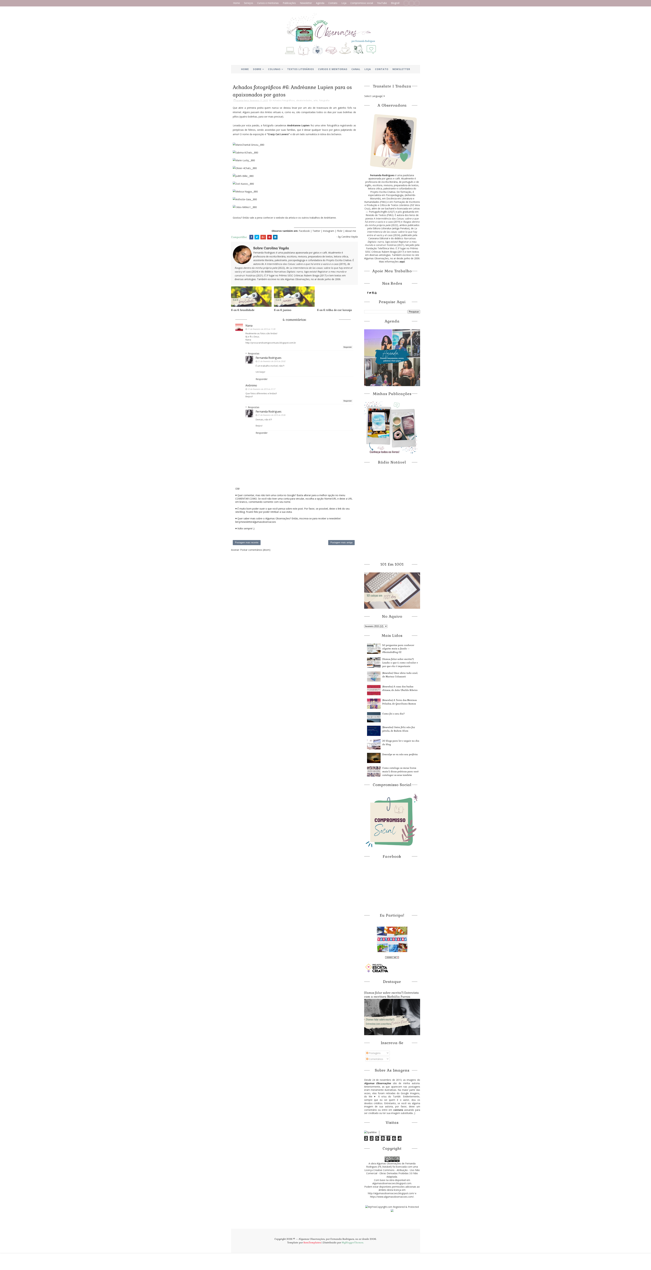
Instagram (329, 230)
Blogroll (395, 3)
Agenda (320, 3)
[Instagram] (417, 3)
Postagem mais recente (246, 542)
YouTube (382, 3)
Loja (343, 3)
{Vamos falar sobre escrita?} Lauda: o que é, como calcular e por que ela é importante (400, 663)
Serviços (248, 3)
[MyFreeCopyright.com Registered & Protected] (392, 1206)
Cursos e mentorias (268, 3)
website (280, 217)
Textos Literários (300, 69)
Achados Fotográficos (284, 100)
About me (350, 230)
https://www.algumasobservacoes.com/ (392, 1196)
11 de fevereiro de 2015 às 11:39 (261, 329)
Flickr (339, 230)
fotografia (324, 100)
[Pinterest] (411, 3)
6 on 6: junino (282, 310)
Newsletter (306, 3)
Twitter (316, 230)
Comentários (375, 1059)
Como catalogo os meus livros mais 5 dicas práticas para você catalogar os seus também (400, 772)
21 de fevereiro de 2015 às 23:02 (271, 361)
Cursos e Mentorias (332, 69)
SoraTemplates (312, 1242)
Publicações (289, 3)
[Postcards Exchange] (392, 939)
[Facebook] (406, 3)
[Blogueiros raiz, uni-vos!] (392, 957)
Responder (347, 347)
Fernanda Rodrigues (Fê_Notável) (391, 1165)
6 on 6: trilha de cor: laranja (334, 310)
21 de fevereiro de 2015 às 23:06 (271, 415)
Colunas (274, 69)
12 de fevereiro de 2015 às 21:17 (261, 389)
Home (236, 3)
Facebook (304, 230)
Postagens (374, 1053)
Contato (332, 3)
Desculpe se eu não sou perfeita (400, 754)
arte (315, 100)
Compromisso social (361, 3)
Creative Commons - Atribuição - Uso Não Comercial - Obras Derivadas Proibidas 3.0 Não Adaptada (393, 1173)
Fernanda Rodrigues (268, 358)
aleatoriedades (304, 100)
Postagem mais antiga (341, 542)
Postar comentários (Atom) (255, 549)
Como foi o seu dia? (393, 713)
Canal (355, 69)
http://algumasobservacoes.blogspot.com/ (391, 1193)
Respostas (253, 353)
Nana (248, 325)
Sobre (257, 69)
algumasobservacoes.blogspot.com (391, 1183)
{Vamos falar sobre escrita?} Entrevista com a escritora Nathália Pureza (391, 995)
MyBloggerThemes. (353, 1242)
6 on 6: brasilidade (242, 310)
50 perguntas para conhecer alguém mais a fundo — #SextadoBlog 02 (398, 649)
